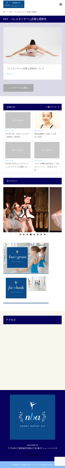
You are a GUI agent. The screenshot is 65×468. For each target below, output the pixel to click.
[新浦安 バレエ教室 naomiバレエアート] (13, 4)
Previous (7, 209)
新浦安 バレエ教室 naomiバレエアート (26, 464)
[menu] (60, 4)
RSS (37, 454)
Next (58, 209)
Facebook (28, 454)
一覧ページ (51, 107)
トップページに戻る (18, 88)
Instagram (32, 454)
